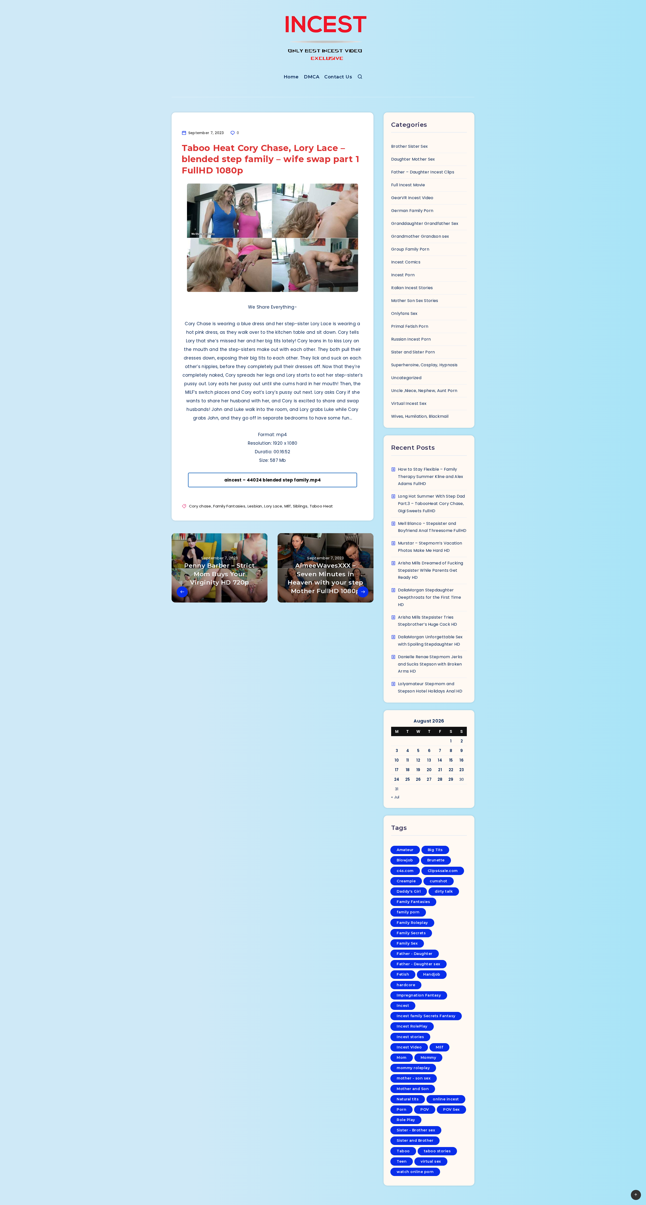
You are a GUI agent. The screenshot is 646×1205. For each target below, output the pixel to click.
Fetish (403, 974)
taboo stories (437, 1151)
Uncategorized (406, 378)
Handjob (431, 974)
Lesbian (255, 506)
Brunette (436, 860)
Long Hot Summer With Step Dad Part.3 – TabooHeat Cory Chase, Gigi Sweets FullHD (431, 503)
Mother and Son (413, 1089)
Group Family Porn (410, 249)
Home (291, 77)
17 (397, 769)
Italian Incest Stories (412, 288)
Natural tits (408, 1099)
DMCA (311, 77)
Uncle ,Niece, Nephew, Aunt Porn (424, 391)
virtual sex (431, 1161)
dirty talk (444, 891)
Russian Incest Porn (411, 339)
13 (429, 760)
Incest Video (409, 1047)
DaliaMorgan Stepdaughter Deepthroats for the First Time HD (429, 597)
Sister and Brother (415, 1140)
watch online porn (415, 1171)
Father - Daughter (415, 953)
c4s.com (405, 870)
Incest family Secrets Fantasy (426, 1016)
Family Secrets (411, 933)
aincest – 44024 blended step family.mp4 (272, 480)
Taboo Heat (321, 506)
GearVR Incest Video (412, 198)
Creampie (406, 881)
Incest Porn (403, 275)
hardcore (406, 985)
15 (451, 760)
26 (418, 779)
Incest (403, 1005)
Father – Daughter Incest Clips (422, 172)
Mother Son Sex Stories (414, 301)
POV (424, 1109)
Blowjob (405, 860)
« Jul (395, 797)
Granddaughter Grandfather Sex (425, 223)
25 (407, 779)
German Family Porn (412, 211)
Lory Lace (273, 506)
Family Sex (407, 943)
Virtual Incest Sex (408, 403)
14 (440, 760)
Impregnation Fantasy (419, 995)
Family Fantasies (229, 506)
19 (418, 769)
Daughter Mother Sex (413, 159)
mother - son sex (413, 1078)
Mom (402, 1057)
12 (418, 760)
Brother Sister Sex (409, 146)
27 (429, 779)
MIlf (287, 506)
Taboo (403, 1151)
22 (451, 769)
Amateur (405, 850)
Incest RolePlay (412, 1026)
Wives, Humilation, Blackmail (419, 416)
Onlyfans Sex (404, 313)
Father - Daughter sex (418, 964)
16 (462, 760)
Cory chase (200, 506)
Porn (401, 1109)
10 (397, 760)
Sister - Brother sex (416, 1130)
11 (407, 760)
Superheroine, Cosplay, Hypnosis (424, 365)
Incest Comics (405, 262)
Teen (402, 1161)
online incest (446, 1099)
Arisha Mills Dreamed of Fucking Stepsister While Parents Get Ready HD (430, 570)
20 (429, 769)
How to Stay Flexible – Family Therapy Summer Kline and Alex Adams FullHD (430, 476)
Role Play (406, 1120)
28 (440, 779)
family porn (408, 912)
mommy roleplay (413, 1068)
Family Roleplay (412, 922)
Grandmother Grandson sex (420, 236)
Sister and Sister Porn (413, 352)
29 (450, 779)
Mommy (428, 1057)
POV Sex (451, 1109)
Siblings (300, 506)
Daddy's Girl (409, 891)
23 (461, 769)
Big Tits (435, 850)
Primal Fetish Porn (409, 326)
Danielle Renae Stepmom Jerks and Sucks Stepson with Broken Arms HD (430, 664)
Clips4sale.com (443, 870)
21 (440, 769)
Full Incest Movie (408, 185)
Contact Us (338, 77)
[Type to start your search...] (360, 77)
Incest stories (410, 1037)
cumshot (438, 881)
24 (396, 779)
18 (408, 769)
